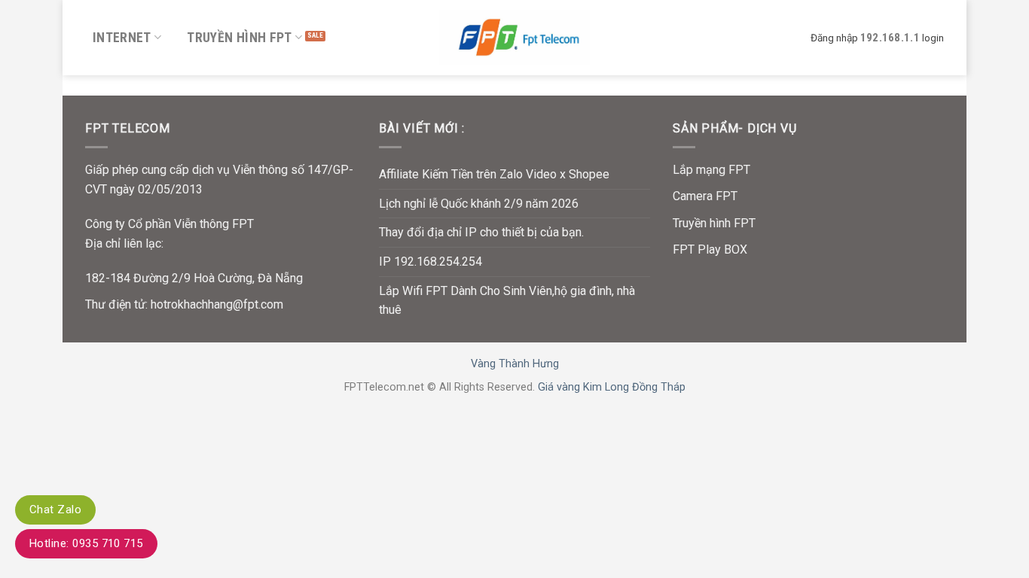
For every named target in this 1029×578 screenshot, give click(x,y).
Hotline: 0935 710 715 (86, 543)
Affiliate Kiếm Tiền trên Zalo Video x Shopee (494, 174)
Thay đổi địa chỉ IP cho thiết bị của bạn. (481, 232)
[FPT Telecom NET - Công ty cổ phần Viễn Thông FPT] (514, 37)
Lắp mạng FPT (711, 170)
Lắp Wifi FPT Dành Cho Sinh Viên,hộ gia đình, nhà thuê (507, 301)
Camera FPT (705, 196)
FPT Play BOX (710, 249)
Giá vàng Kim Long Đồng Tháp (611, 387)
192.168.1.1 (890, 37)
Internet (122, 37)
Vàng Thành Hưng (515, 363)
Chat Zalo (55, 509)
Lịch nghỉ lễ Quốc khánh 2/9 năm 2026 (479, 203)
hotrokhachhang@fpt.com (217, 304)
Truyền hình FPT (239, 37)
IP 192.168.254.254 (430, 261)
